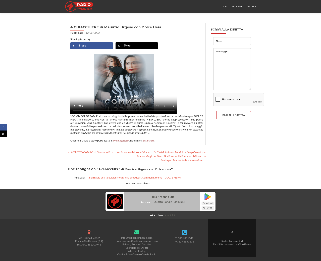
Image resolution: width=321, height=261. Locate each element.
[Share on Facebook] (3, 127)
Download (208, 203)
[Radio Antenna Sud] (115, 201)
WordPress (244, 244)
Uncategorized (121, 140)
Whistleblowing (137, 250)
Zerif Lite (218, 244)
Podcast (237, 6)
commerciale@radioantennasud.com (137, 240)
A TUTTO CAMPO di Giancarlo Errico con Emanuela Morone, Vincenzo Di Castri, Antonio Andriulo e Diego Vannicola (136, 152)
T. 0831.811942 (184, 238)
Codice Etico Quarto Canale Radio (136, 254)
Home (225, 6)
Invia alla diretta (233, 115)
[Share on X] (3, 133)
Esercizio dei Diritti (137, 247)
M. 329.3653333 (184, 241)
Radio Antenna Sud (162, 197)
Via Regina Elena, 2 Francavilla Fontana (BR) (89, 239)
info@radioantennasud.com (136, 237)
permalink (148, 140)
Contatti (250, 6)
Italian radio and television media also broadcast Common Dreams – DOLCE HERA (134, 177)
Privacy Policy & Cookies (136, 244)
